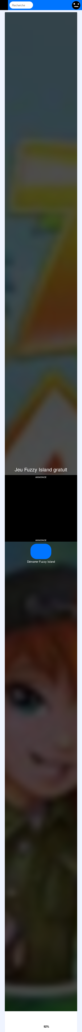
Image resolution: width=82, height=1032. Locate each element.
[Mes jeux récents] (50, 5)
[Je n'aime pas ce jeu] (34, 1025)
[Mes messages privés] (58, 5)
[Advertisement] (41, 508)
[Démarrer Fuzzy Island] (40, 551)
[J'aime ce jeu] (40, 1025)
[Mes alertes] (66, 5)
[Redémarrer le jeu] (41, 1015)
